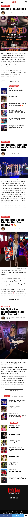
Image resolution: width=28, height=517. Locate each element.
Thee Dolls (18, 504)
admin (8, 13)
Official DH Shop (14, 506)
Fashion (22, 502)
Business (5, 504)
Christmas (11, 504)
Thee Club (24, 504)
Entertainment (11, 502)
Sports (17, 502)
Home (5, 502)
